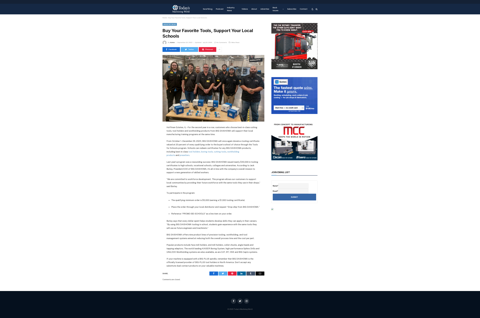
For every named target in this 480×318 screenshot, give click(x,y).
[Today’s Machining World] (180, 9)
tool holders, (194, 151)
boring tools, (207, 151)
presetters (184, 155)
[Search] (316, 9)
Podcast (220, 9)
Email (275, 191)
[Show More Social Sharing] (219, 49)
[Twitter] (153, 140)
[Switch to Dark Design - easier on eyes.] (312, 9)
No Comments (221, 42)
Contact (303, 9)
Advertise (264, 9)
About (254, 9)
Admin (172, 42)
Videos (245, 9)
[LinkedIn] (153, 146)
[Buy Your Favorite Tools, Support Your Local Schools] (213, 88)
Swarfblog (207, 9)
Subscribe (291, 9)
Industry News (230, 9)
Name (275, 186)
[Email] (153, 159)
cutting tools (220, 151)
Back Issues (275, 9)
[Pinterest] (153, 152)
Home (164, 18)
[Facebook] (153, 133)
